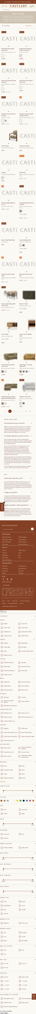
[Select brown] (1, 800)
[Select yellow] (17, 800)
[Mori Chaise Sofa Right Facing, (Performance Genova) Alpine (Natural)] (9, 38)
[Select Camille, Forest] (23, 403)
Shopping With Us (7, 563)
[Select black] (23, 800)
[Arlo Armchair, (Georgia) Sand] (9, 136)
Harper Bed (22, 172)
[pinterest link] (7, 579)
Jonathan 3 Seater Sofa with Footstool (8, 114)
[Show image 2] (10, 46)
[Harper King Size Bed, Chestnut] (27, 162)
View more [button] (2, 781)
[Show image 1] (8, 46)
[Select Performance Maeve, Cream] (5, 371)
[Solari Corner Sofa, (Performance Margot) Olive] (9, 354)
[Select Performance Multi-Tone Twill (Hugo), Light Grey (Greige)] (23, 211)
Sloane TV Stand (23, 304)
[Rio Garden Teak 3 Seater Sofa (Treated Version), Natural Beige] (27, 264)
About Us (4, 547)
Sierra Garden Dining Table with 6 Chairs (8, 304)
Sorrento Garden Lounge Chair (8, 275)
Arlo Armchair (5, 146)
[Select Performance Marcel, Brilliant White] (20, 120)
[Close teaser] (4, 502)
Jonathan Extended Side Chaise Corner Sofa (25, 49)
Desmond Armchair (24, 146)
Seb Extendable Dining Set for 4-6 (8, 203)
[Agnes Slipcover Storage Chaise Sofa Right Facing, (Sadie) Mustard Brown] (27, 354)
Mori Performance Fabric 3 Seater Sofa (26, 81)
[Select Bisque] (20, 403)
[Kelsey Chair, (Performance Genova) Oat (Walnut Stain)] (9, 230)
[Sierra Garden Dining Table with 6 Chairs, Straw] (9, 294)
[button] (33, 6)
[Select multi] (4, 800)
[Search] (6, 6)
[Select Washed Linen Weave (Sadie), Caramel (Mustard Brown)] (20, 371)
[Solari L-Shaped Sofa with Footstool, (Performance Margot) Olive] (9, 386)
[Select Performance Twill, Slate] (5, 178)
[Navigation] (3, 6)
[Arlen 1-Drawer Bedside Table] (27, 324)
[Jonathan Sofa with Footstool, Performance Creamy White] (9, 104)
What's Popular (6, 534)
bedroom (16, 447)
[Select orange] (33, 800)
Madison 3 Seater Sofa (25, 397)
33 (26, 411)
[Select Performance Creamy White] (20, 55)
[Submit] (32, 529)
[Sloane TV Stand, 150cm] (27, 294)
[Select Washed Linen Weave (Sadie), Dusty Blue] (26, 371)
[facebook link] (3, 579)
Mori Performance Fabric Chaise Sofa (7, 49)
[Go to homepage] (18, 6)
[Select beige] (14, 800)
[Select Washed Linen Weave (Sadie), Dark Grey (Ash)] (23, 371)
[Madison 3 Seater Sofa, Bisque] (27, 386)
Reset (2, 1013)
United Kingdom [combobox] (6, 585)
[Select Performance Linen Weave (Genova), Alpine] (2, 55)
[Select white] (11, 800)
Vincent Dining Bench (25, 240)
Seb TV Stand (4, 334)
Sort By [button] (29, 26)
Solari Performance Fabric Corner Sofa (8, 365)
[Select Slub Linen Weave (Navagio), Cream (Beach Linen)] (2, 89)
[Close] (1, 611)
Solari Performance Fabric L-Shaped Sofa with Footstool (8, 397)
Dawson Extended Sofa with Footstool (8, 81)
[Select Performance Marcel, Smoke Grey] (23, 120)
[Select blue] (27, 800)
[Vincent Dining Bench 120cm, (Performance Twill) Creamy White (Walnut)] (27, 230)
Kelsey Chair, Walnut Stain (8, 240)
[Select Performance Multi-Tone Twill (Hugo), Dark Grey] (20, 211)
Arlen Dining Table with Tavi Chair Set (26, 203)
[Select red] (30, 800)
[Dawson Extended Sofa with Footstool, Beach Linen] (9, 70)
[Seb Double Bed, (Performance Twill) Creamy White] (9, 162)
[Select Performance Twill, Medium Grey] (23, 55)
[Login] (31, 6)
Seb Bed (3, 172)
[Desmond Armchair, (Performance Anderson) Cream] (27, 136)
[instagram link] (11, 579)
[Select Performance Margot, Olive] (2, 371)
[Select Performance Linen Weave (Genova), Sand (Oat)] (5, 55)
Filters (6, 26)
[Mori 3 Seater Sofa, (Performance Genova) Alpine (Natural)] (27, 70)
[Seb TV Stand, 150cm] (9, 324)
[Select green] (20, 800)
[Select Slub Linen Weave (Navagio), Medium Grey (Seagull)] (5, 89)
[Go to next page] (30, 411)
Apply (6, 1013)
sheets (5, 453)
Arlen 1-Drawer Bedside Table (25, 335)
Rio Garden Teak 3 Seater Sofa (25, 275)
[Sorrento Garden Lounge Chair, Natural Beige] (9, 264)
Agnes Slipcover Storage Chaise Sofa (25, 365)
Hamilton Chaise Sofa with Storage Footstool (26, 114)
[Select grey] (7, 800)
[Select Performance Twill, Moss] (26, 55)
